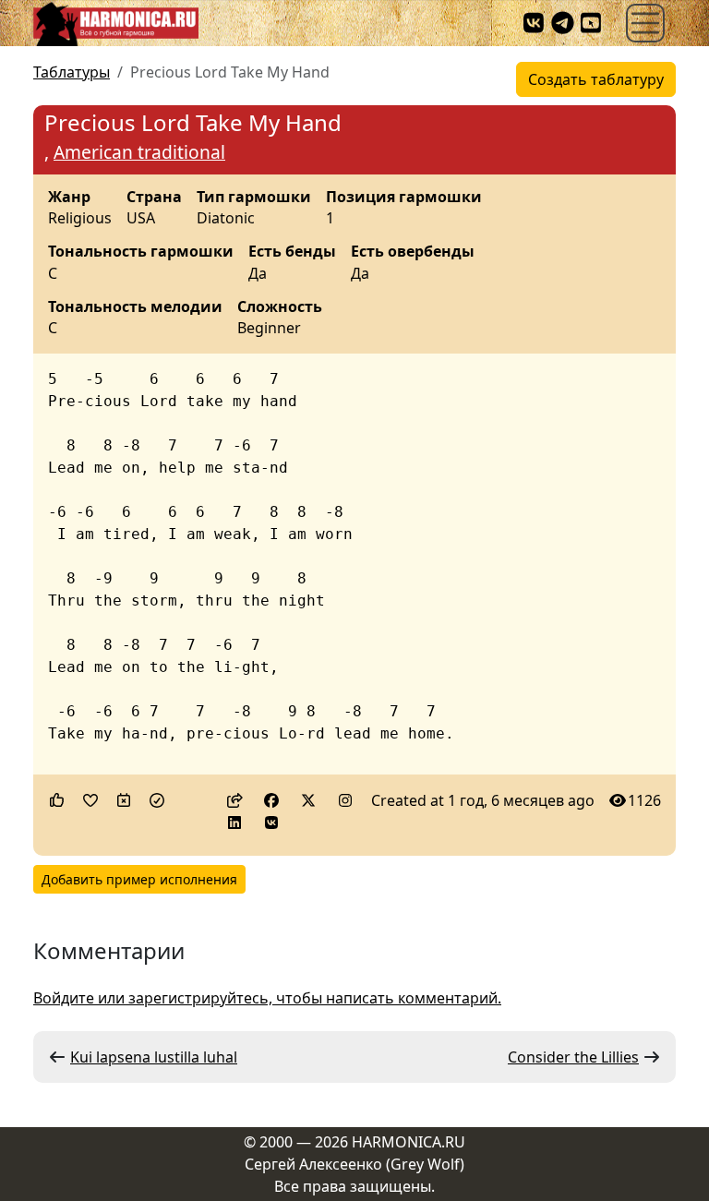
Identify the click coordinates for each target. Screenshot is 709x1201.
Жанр (69, 197)
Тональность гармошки (141, 252)
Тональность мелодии (135, 307)
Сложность (279, 307)
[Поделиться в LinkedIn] (234, 822)
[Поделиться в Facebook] (271, 800)
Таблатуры (71, 72)
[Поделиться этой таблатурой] (234, 800)
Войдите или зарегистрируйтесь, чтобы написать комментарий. (267, 998)
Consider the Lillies (573, 1057)
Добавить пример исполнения (139, 879)
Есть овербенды (413, 252)
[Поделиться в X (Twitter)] (308, 800)
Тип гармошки (254, 197)
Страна (154, 197)
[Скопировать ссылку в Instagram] (345, 800)
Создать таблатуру (596, 79)
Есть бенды (292, 252)
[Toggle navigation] (645, 23)
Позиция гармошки (404, 197)
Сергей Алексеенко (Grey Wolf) (354, 1164)
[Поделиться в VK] (271, 822)
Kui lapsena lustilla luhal (153, 1057)
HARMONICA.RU (408, 1142)
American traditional (139, 151)
